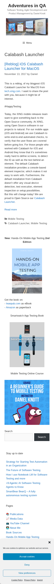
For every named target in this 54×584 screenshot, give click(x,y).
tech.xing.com (12, 91)
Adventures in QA (27, 5)
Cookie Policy (17, 580)
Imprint (40, 580)
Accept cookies (27, 556)
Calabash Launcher (18, 223)
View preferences (27, 573)
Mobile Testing (16, 218)
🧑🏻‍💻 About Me (13, 527)
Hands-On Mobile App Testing (22, 537)
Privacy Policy (30, 580)
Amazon (10, 307)
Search (8, 431)
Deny (27, 564)
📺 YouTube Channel (17, 523)
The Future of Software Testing (23, 470)
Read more (10, 209)
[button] (49, 542)
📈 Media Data (14, 518)
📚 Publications (15, 514)
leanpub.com (13, 303)
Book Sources (14, 532)
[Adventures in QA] (27, 26)
